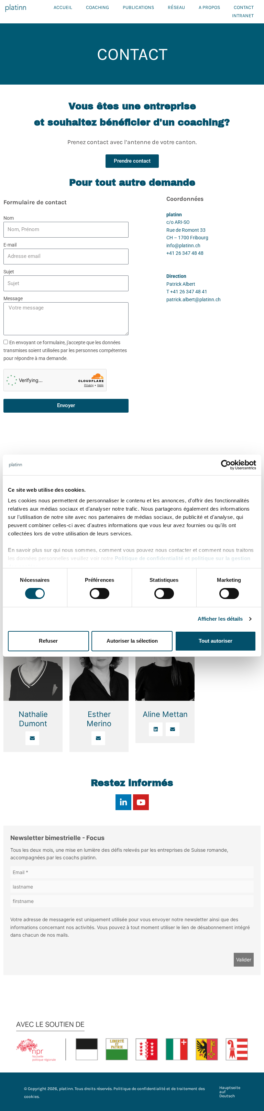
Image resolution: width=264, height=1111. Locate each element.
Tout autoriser (215, 641)
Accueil (63, 7)
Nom (8, 218)
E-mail (9, 245)
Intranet (243, 16)
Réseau (176, 7)
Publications (138, 7)
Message (13, 298)
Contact (244, 7)
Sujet (8, 271)
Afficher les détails (220, 619)
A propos (209, 7)
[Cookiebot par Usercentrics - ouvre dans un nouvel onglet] (226, 465)
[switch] (99, 593)
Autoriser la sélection (132, 641)
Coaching (97, 7)
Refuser (48, 641)
